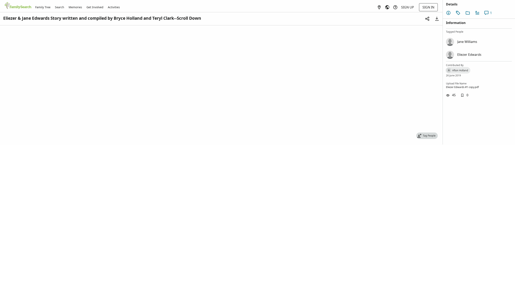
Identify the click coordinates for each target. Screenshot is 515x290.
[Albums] (468, 13)
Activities (114, 7)
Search (59, 7)
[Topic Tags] (458, 13)
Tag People (429, 135)
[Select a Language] (387, 7)
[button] (464, 95)
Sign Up (407, 7)
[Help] (395, 7)
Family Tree (42, 7)
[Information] (448, 13)
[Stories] (477, 13)
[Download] (437, 19)
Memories (75, 7)
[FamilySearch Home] (18, 5)
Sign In (428, 7)
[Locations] (379, 7)
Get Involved (95, 7)
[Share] (427, 19)
